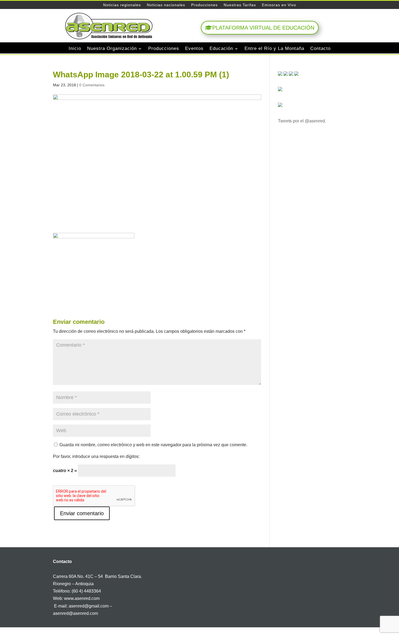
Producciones (204, 5)
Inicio (75, 48)
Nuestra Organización (112, 48)
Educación (221, 48)
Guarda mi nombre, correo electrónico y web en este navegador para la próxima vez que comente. (153, 444)
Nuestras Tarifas (240, 5)
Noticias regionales (122, 5)
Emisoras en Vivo (279, 5)
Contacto (320, 48)
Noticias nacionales (166, 5)
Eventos (194, 48)
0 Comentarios (91, 85)
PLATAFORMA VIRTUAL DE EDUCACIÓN (263, 28)
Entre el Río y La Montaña (274, 48)
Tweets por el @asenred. (302, 121)
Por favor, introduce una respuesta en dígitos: (96, 456)
